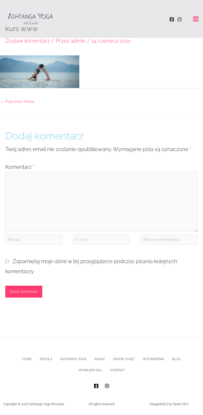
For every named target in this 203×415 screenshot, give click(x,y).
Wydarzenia (153, 359)
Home (27, 359)
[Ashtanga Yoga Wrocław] (30, 18)
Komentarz (20, 167)
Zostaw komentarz (27, 41)
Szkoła (46, 359)
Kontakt (117, 370)
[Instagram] (179, 19)
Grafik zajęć (124, 359)
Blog (176, 359)
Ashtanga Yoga (73, 359)
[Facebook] (172, 19)
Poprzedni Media (17, 101)
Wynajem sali (90, 370)
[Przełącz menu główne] (195, 19)
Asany (99, 359)
